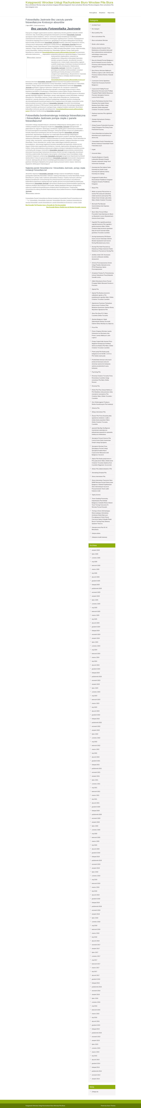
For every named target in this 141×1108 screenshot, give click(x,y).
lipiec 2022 (95, 734)
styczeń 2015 (95, 1059)
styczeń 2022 (95, 757)
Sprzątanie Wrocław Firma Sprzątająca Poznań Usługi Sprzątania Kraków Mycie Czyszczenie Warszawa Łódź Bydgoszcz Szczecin (100, 451)
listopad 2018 (96, 902)
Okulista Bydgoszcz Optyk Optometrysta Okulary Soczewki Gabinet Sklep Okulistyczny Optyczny (102, 321)
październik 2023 (97, 676)
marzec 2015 (95, 1052)
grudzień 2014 (96, 1063)
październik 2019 (97, 860)
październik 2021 (97, 768)
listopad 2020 (96, 810)
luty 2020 (94, 845)
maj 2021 (94, 787)
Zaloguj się (95, 1091)
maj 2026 (94, 561)
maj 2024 (94, 649)
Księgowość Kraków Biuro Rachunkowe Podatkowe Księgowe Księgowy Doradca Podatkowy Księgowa (102, 181)
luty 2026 (94, 573)
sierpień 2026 (96, 550)
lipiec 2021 (95, 780)
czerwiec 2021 (96, 784)
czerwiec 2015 (96, 1048)
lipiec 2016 (95, 998)
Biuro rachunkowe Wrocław (100, 40)
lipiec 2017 (95, 952)
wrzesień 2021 (96, 772)
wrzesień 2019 (96, 864)
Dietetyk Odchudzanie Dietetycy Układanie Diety (101, 120)
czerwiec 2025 (96, 603)
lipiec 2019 (95, 872)
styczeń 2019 (95, 895)
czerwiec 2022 (96, 738)
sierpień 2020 (96, 822)
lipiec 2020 (95, 826)
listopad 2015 (96, 1029)
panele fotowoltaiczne (45, 202)
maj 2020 (94, 833)
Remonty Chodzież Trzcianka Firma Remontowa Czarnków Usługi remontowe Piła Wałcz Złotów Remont (102, 379)
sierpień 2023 (96, 684)
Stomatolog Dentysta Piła (99, 472)
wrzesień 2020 (96, 818)
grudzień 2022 (96, 715)
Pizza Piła (95, 327)
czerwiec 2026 (96, 558)
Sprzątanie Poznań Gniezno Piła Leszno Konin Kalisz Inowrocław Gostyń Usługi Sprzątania (101, 440)
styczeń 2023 (95, 711)
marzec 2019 (95, 887)
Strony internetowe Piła (98, 476)
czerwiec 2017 (96, 956)
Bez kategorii (95, 29)
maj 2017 (94, 960)
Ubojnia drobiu (96, 533)
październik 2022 (97, 722)
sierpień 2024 (96, 638)
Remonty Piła (96, 386)
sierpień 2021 (96, 776)
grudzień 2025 (96, 581)
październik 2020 (97, 814)
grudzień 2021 (96, 761)
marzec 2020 (95, 841)
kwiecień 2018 (96, 929)
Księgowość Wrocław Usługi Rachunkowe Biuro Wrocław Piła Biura (69, 2)
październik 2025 (97, 588)
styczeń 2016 (95, 1021)
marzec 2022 (95, 749)
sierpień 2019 (96, 868)
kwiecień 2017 (96, 964)
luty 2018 (94, 937)
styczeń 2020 (95, 849)
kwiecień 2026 (96, 565)
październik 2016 (97, 987)
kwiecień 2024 (96, 653)
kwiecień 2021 (96, 791)
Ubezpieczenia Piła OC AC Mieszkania (100, 528)
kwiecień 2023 (96, 699)
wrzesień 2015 (96, 1036)
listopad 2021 (96, 764)
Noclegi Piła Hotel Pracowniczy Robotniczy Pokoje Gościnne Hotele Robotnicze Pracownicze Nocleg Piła (102, 249)
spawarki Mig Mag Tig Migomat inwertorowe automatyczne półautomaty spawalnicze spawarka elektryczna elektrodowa (102, 431)
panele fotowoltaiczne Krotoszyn (62, 202)
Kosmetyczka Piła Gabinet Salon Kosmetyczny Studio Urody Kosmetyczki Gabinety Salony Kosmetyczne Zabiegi (101, 170)
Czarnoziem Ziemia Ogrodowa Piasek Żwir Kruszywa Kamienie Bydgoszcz (101, 83)
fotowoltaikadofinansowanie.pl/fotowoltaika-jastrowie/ (58, 52)
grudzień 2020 (96, 807)
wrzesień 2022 (96, 726)
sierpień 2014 (96, 1078)
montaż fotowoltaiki (32, 202)
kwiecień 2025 (96, 611)
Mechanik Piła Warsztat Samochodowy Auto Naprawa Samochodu (100, 206)
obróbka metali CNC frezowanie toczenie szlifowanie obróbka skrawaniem (101, 257)
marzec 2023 (95, 703)
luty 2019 (94, 891)
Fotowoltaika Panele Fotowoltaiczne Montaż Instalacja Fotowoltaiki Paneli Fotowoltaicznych (54, 198)
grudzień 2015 (96, 1025)
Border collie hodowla (98, 44)
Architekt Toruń (96, 25)
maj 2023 (94, 695)
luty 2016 (94, 1017)
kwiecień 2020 (96, 837)
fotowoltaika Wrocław (59, 200)
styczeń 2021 (95, 803)
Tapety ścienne (96, 494)
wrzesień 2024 (96, 634)
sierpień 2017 (96, 948)
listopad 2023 (96, 672)
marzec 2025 (95, 615)
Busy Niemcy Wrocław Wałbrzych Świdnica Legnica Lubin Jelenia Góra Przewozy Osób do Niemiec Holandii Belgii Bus (103, 74)
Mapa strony (111, 12)
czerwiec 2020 (96, 829)
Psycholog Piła (96, 372)
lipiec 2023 (95, 688)
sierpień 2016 (96, 994)
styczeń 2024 (95, 665)
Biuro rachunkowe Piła (98, 36)
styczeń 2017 (95, 975)
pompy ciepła (77, 202)
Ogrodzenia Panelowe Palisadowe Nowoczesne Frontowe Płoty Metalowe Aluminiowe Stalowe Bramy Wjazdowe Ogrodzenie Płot (103, 306)
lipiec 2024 (95, 642)
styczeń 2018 (95, 941)
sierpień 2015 (96, 1040)
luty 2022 (94, 753)
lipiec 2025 (95, 600)
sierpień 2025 (96, 596)
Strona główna (93, 12)
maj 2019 (94, 879)
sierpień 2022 (96, 730)
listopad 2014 (96, 1067)
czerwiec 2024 (96, 646)
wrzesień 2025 (96, 592)
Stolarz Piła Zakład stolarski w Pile (102, 469)
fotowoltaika (34, 200)
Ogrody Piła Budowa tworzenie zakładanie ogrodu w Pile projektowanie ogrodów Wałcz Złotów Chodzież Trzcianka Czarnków (102, 296)
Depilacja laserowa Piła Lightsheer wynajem (102, 114)
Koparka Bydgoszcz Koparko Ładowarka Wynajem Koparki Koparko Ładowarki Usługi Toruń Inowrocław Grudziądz (101, 160)
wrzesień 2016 (96, 990)
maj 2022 (94, 741)
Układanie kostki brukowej (99, 537)
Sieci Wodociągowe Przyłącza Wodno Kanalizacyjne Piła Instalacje (102, 403)
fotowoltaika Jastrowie (45, 200)
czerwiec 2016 (96, 1002)
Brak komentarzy (39, 25)
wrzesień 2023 (96, 680)
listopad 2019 (96, 856)
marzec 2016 (95, 1013)
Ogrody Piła (95, 289)
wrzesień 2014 (96, 1075)
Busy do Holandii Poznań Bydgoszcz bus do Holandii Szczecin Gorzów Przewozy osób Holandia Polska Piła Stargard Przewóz (102, 63)
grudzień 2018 (96, 898)
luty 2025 (94, 619)
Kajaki (93, 149)
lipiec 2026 (95, 554)
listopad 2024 (96, 630)
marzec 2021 (95, 795)
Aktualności (102, 12)
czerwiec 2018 (96, 921)
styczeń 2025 (95, 623)
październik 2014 (97, 1071)
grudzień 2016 (96, 979)
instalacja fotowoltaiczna (74, 200)
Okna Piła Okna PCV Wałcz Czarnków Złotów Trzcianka (100, 314)
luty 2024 (94, 661)
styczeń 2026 (95, 577)
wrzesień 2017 (96, 944)
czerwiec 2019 (96, 875)
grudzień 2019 (96, 852)
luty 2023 (94, 707)
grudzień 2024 (96, 626)
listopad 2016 (96, 983)
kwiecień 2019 (96, 883)
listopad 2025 (96, 584)
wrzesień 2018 (96, 910)
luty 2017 (94, 971)
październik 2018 (97, 906)
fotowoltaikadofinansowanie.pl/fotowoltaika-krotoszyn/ (68, 79)
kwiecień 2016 (96, 1010)
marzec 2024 (95, 657)
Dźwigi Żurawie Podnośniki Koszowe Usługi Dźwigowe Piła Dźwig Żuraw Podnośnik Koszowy (102, 127)
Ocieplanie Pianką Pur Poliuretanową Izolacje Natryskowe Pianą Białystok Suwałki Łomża (103, 275)
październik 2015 (97, 1033)
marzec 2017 (95, 967)
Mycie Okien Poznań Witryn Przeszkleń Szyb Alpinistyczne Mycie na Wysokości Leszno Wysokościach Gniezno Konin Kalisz (102, 215)
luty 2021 (94, 799)
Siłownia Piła (95, 408)
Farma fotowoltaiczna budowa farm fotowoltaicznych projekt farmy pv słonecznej (102, 135)
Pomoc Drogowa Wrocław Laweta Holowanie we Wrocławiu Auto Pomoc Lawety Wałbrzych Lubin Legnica (101, 334)
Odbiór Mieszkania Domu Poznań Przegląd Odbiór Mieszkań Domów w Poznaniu (102, 283)
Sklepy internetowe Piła (99, 412)
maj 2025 (94, 607)
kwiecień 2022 (96, 745)
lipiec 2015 (95, 1044)
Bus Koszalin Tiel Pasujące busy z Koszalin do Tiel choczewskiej (46, 205)
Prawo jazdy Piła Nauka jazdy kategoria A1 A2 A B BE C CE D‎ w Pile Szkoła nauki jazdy (101, 354)
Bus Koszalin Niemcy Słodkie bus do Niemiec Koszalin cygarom (66, 207)
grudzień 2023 (96, 669)
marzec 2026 (95, 569)
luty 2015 (94, 1055)
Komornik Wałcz (96, 153)
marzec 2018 (95, 933)
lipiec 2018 (95, 918)
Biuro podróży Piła (97, 32)
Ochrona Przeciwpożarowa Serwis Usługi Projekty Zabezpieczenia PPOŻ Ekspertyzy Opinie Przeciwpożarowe (102, 266)
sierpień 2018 (96, 914)
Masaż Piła (95, 187)
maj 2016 (94, 1006)
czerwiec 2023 (96, 692)
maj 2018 (94, 925)
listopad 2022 (96, 718)
